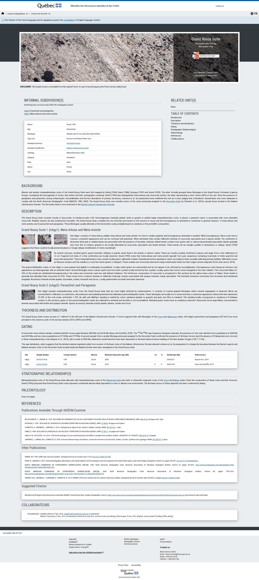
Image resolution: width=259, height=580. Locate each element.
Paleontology (177, 133)
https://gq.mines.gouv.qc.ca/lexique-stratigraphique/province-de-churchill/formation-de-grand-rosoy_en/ (146, 495)
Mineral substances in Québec (80, 544)
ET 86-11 (105, 431)
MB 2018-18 (143, 435)
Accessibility (136, 565)
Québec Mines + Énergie (78, 547)
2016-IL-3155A (41, 364)
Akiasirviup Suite (113, 380)
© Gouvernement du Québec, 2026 (129, 577)
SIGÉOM (72, 539)
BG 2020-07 (157, 440)
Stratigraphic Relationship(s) (183, 129)
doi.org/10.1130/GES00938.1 (187, 461)
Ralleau (176, 380)
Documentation (166, 542)
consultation (68, 20)
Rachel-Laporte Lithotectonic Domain (97, 204)
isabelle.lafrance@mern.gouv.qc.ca (77, 514)
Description (176, 120)
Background (176, 117)
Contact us (220, 6)
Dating (173, 126)
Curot (160, 316)
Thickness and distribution (182, 123)
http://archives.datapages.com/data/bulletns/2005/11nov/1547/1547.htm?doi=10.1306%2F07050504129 (64, 474)
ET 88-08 (104, 423)
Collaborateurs (177, 139)
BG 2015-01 (111, 427)
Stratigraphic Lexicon (132, 542)
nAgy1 (27, 114)
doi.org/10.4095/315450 (171, 478)
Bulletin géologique (131, 539)
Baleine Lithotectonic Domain (78, 148)
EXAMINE (72, 542)
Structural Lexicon (131, 544)
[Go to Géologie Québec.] (2, 14)
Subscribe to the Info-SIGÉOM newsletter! (85, 553)
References (176, 135)
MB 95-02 (143, 419)
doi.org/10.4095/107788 (101, 457)
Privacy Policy (123, 565)
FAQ (161, 539)
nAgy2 (27, 111)
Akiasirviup (172, 316)
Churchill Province (73, 143)
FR (253, 14)
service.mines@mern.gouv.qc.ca (177, 554)
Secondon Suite (173, 201)
